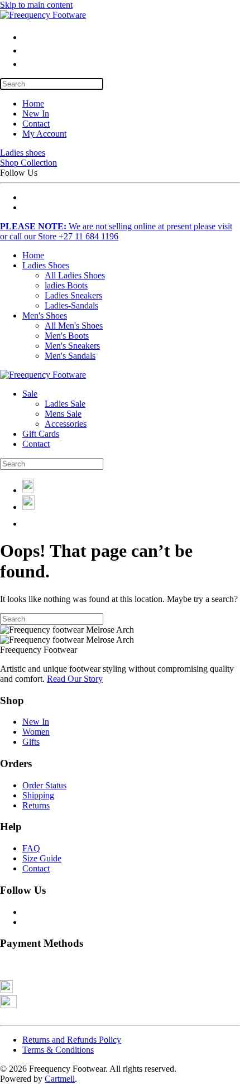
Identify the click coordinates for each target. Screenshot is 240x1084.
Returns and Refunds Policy (71, 1039)
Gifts (31, 741)
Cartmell (60, 1078)
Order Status (44, 785)
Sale (29, 393)
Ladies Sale (65, 403)
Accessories (66, 423)
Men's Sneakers (72, 345)
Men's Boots (67, 335)
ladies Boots (66, 285)
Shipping (38, 795)
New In (35, 113)
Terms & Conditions (58, 1049)
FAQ (31, 848)
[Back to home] (43, 15)
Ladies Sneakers (73, 295)
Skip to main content (36, 4)
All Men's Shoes (74, 325)
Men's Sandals (70, 355)
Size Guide (41, 858)
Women (36, 731)
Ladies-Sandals (71, 305)
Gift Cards (40, 434)
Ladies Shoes (45, 265)
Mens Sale (63, 413)
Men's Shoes (44, 315)
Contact (36, 123)
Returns (36, 805)
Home (33, 103)
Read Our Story (75, 678)
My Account (44, 133)
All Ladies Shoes (75, 275)
